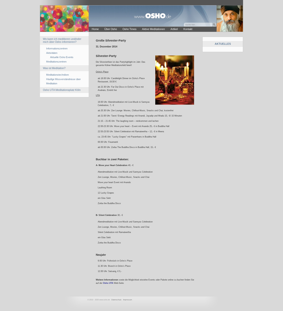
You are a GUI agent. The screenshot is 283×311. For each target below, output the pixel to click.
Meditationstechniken (57, 74)
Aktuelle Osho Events (61, 57)
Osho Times (129, 29)
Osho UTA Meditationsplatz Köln (62, 90)
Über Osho (110, 29)
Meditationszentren (56, 61)
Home (95, 29)
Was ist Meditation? (54, 68)
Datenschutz (116, 300)
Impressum (127, 300)
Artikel (174, 29)
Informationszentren (56, 48)
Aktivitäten (51, 53)
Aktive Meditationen (153, 29)
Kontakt (187, 29)
